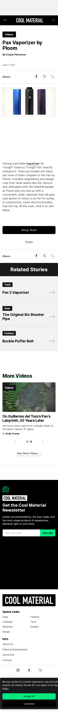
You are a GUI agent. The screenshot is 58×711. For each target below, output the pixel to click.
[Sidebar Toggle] (4, 20)
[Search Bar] (54, 20)
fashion (34, 616)
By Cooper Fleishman (14, 54)
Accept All (29, 696)
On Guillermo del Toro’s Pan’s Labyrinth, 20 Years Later (26, 418)
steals (6, 631)
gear (5, 616)
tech (33, 621)
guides (34, 626)
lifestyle (7, 621)
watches (7, 626)
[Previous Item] (15, 442)
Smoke (29, 241)
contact (7, 660)
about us (7, 644)
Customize (29, 703)
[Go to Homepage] (30, 20)
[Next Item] (43, 442)
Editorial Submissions (14, 649)
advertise (8, 654)
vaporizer (33, 163)
